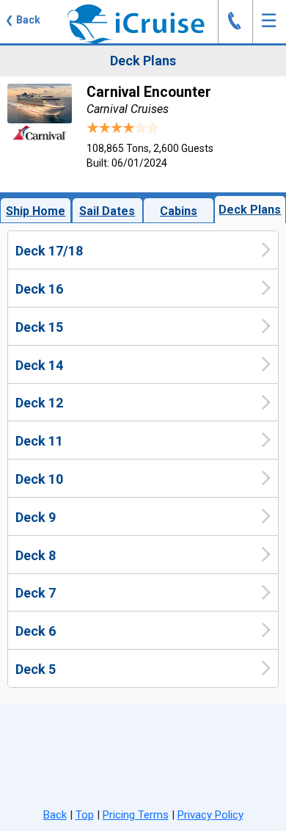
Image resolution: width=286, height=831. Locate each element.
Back (55, 814)
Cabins (178, 211)
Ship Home (35, 211)
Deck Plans (250, 210)
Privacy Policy (210, 814)
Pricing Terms (136, 814)
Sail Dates (107, 211)
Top (85, 814)
